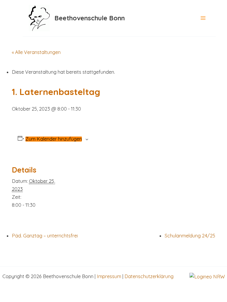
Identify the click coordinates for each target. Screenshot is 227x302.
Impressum (109, 276)
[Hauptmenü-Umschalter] (203, 18)
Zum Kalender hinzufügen (53, 139)
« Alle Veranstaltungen (36, 52)
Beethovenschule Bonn (89, 18)
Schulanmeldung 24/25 (190, 236)
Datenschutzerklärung (149, 276)
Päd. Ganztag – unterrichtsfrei (45, 236)
